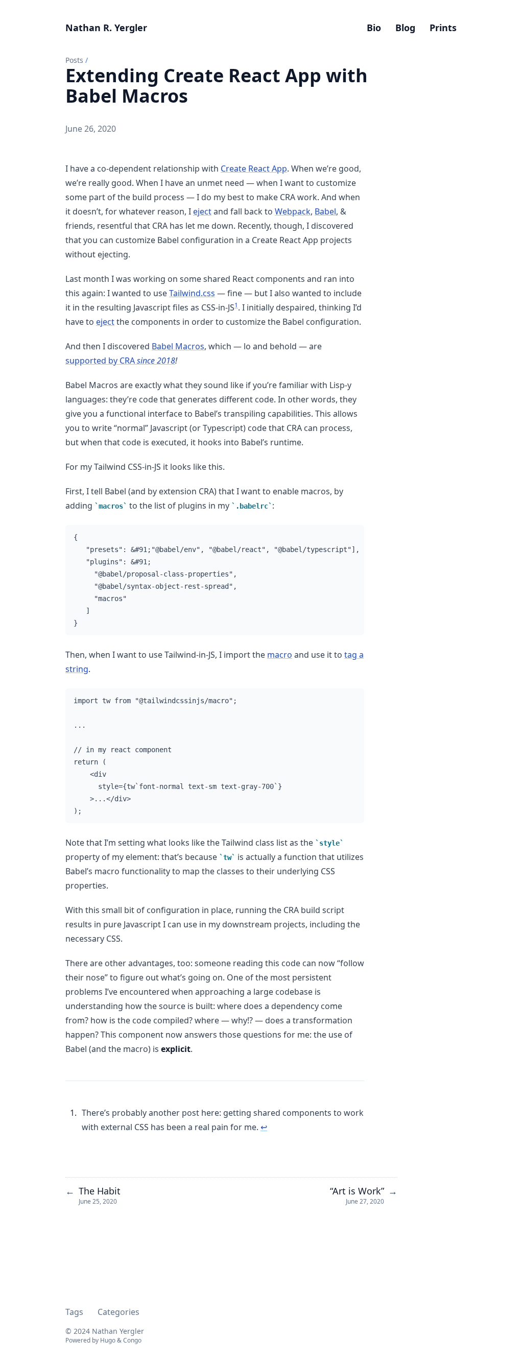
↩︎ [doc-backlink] (263, 1127)
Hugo (107, 1340)
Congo (132, 1340)
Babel (325, 211)
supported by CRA (120, 360)
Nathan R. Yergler (106, 27)
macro (279, 654)
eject (202, 211)
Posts (74, 60)
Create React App (254, 168)
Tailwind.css (192, 293)
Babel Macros (178, 346)
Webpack (293, 211)
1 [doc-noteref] (236, 305)
